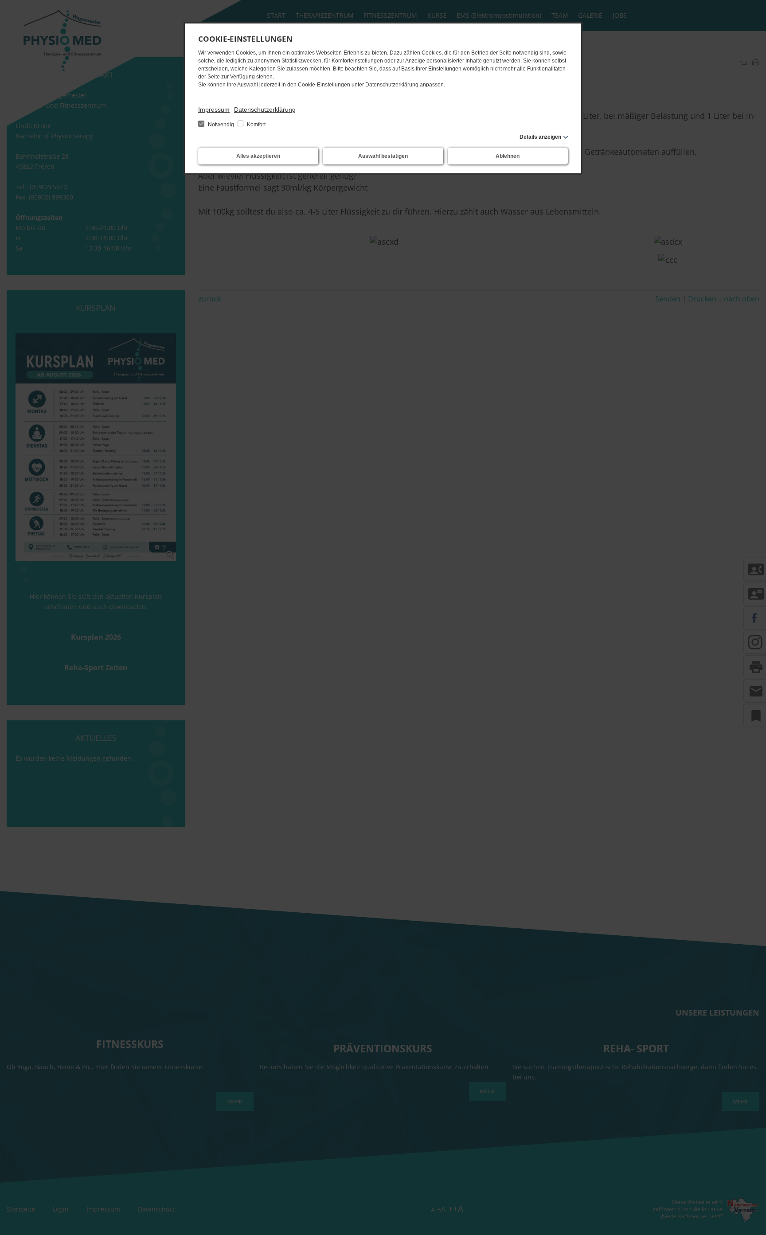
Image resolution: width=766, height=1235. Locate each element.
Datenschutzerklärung (265, 109)
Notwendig (221, 124)
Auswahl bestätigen (383, 156)
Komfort (256, 124)
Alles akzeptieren (258, 156)
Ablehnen (508, 156)
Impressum (214, 109)
